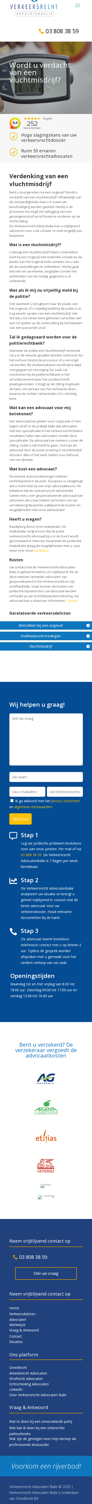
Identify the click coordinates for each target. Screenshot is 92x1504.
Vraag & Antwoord (24, 1330)
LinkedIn (16, 1389)
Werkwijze (17, 1324)
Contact (72, 600)
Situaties (16, 1341)
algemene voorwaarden (33, 806)
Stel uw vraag (46, 1273)
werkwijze (41, 550)
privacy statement (65, 801)
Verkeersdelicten (22, 1314)
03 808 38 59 (62, 31)
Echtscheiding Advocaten (29, 1384)
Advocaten (17, 1319)
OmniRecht (18, 1367)
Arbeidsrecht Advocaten (28, 1373)
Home (14, 1308)
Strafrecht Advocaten (26, 1378)
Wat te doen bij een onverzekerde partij (40, 1421)
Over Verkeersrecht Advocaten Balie (37, 1394)
